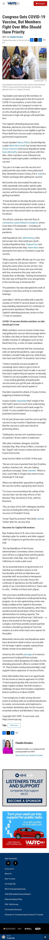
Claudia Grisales (16, 37)
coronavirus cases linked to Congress (20, 222)
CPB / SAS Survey (11, 904)
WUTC (12, 869)
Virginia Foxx (32, 244)
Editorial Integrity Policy (13, 899)
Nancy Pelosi (23, 142)
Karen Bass (33, 247)
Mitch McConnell (17, 145)
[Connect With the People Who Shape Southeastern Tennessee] (24, 788)
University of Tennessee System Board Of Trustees (24, 915)
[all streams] (46, 937)
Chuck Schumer (10, 149)
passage (28, 654)
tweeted (32, 470)
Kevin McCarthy (9, 152)
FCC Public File (10, 884)
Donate (41, 4)
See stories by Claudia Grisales (29, 755)
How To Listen (10, 879)
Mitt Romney (29, 238)
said (40, 173)
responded (22, 401)
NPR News (14, 725)
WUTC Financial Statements (15, 889)
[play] (3, 937)
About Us (8, 874)
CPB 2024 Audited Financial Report (18, 894)
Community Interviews (13, 909)
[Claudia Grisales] (7, 746)
